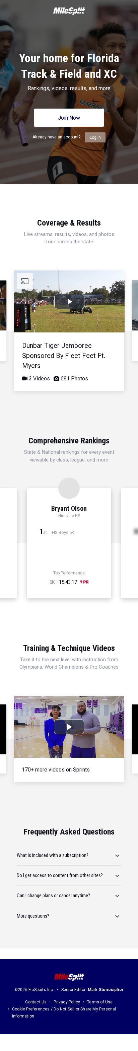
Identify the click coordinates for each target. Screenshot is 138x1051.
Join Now (69, 118)
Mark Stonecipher (106, 989)
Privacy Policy (67, 1002)
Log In (95, 137)
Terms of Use (100, 1002)
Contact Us (36, 1002)
